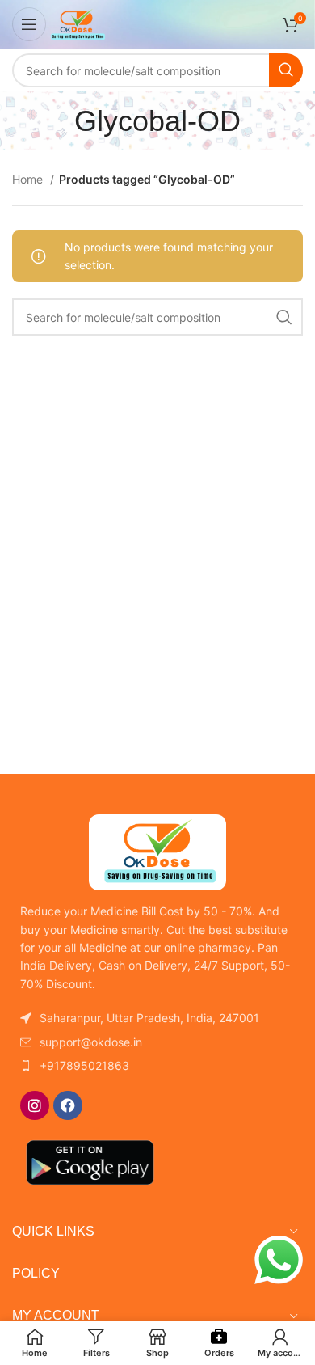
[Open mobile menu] (29, 24)
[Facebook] (67, 1105)
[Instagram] (34, 1105)
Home (29, 179)
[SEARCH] (286, 70)
